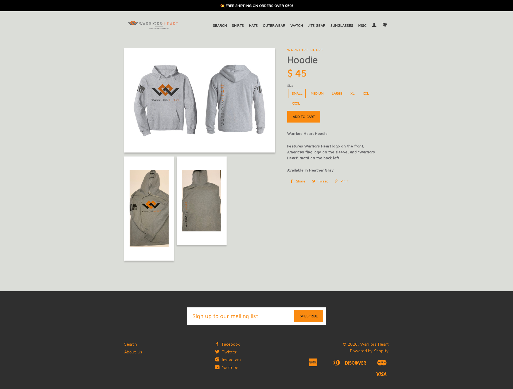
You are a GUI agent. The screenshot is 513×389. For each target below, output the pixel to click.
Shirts (238, 25)
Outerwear (274, 25)
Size (290, 85)
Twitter (228, 351)
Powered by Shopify (369, 350)
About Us (133, 351)
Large (337, 93)
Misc (362, 25)
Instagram (231, 359)
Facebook (230, 344)
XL (353, 93)
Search (220, 25)
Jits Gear (316, 25)
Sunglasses (342, 25)
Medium (317, 93)
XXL (366, 93)
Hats (253, 25)
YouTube (229, 367)
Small (297, 93)
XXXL (296, 103)
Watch (296, 25)
